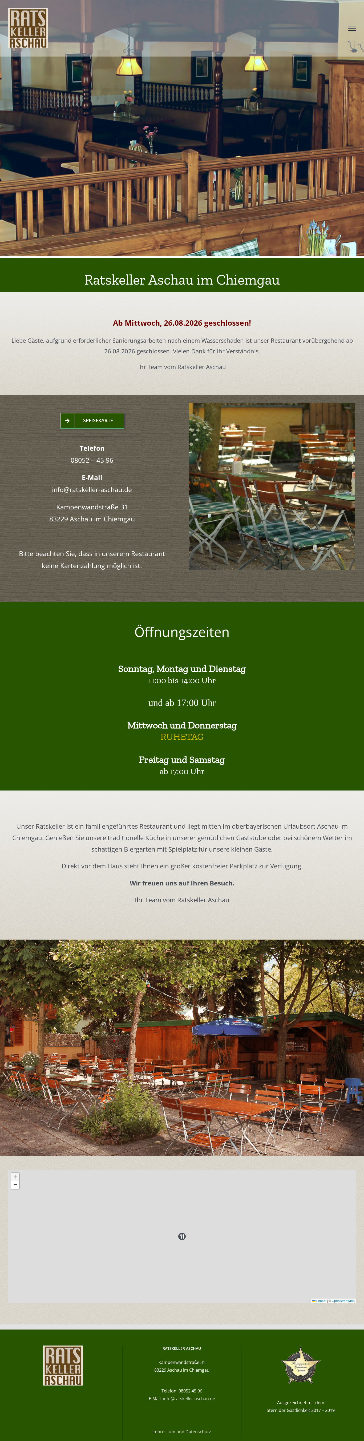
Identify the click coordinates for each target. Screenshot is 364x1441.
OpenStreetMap (343, 1300)
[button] (182, 1236)
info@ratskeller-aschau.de (92, 489)
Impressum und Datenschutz (181, 1432)
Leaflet (321, 1300)
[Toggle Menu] (352, 28)
